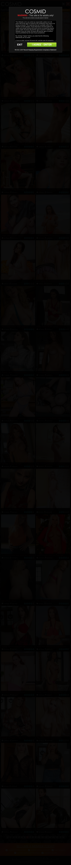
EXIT (20, 44)
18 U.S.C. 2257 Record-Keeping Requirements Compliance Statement (35, 50)
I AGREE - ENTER (42, 44)
